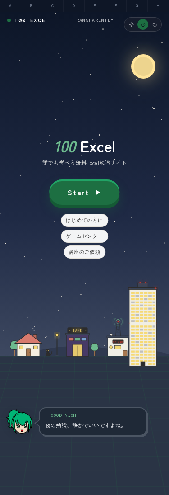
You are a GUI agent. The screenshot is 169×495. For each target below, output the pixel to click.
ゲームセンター (84, 236)
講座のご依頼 (84, 252)
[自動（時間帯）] (142, 24)
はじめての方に (84, 220)
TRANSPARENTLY (93, 20)
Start (79, 192)
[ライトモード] (131, 24)
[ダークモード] (154, 24)
